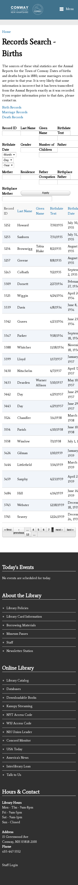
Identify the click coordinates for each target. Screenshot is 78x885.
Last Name (28, 128)
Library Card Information (24, 616)
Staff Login (10, 865)
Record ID (9, 128)
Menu (70, 9)
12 (27, 534)
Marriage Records (15, 112)
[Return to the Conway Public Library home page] (25, 13)
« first (7, 529)
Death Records (12, 117)
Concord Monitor (18, 740)
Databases (13, 689)
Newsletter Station (19, 651)
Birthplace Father (64, 174)
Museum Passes (17, 634)
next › (59, 529)
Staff (9, 642)
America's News (17, 758)
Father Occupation (46, 174)
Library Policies (17, 608)
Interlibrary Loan (18, 766)
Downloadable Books (21, 698)
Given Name (43, 130)
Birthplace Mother (9, 191)
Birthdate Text (64, 130)
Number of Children (46, 147)
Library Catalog (17, 680)
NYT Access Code (19, 715)
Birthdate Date (8, 147)
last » (70, 529)
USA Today (14, 749)
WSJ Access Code (18, 723)
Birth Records (11, 107)
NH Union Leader (19, 732)
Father (62, 145)
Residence (28, 172)
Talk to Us (13, 775)
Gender (26, 145)
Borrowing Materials (21, 625)
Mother (7, 172)
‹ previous (18, 531)
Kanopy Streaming (19, 706)
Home (6, 32)
